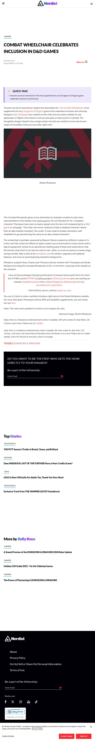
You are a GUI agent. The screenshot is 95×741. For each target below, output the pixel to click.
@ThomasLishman (61, 278)
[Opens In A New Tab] (15, 711)
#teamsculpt (70, 282)
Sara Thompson (20, 114)
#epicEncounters (31, 282)
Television (9, 443)
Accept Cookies (66, 736)
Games (7, 36)
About (13, 651)
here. (13, 303)
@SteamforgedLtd (54, 282)
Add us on (79, 62)
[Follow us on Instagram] (20, 703)
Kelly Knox (10, 61)
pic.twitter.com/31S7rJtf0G (49, 285)
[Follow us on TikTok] (36, 703)
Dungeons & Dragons (26, 343)
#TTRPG (31, 278)
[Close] (91, 726)
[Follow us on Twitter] (12, 703)
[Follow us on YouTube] (28, 703)
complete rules (43, 254)
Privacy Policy (17, 657)
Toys (6, 471)
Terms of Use (17, 670)
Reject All (83, 736)
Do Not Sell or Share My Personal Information (35, 664)
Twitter (39, 323)
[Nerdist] (47, 4)
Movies (8, 457)
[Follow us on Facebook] (5, 703)
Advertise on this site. (15, 717)
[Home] (14, 641)
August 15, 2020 (64, 290)
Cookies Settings (8, 736)
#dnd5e (80, 282)
